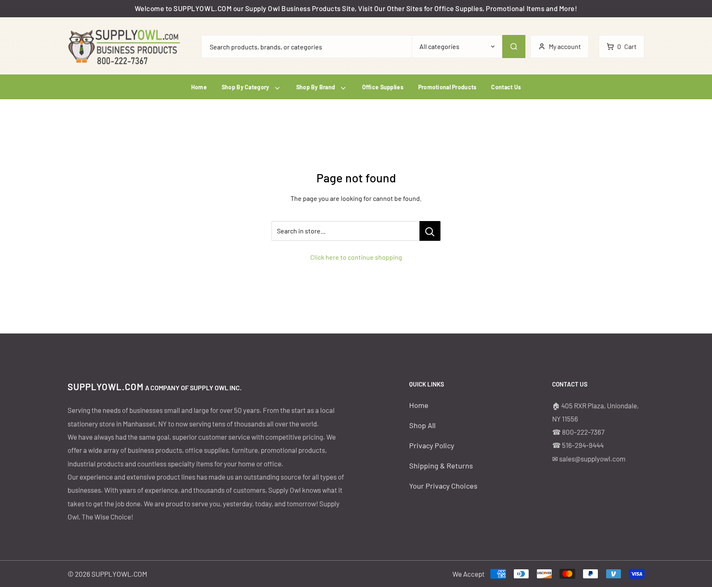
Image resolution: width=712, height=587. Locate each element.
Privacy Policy (431, 445)
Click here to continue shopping (356, 257)
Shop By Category (246, 87)
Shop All (422, 425)
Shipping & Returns (441, 465)
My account (565, 46)
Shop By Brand (316, 87)
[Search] (513, 46)
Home (199, 87)
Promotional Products (447, 87)
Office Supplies (382, 87)
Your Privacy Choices (443, 485)
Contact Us (506, 87)
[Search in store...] (429, 231)
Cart (627, 46)
